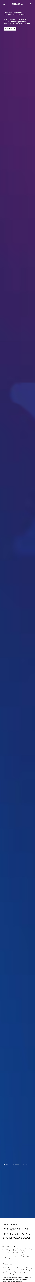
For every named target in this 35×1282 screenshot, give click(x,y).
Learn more (8, 28)
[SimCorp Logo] (17, 4)
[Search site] (31, 4)
